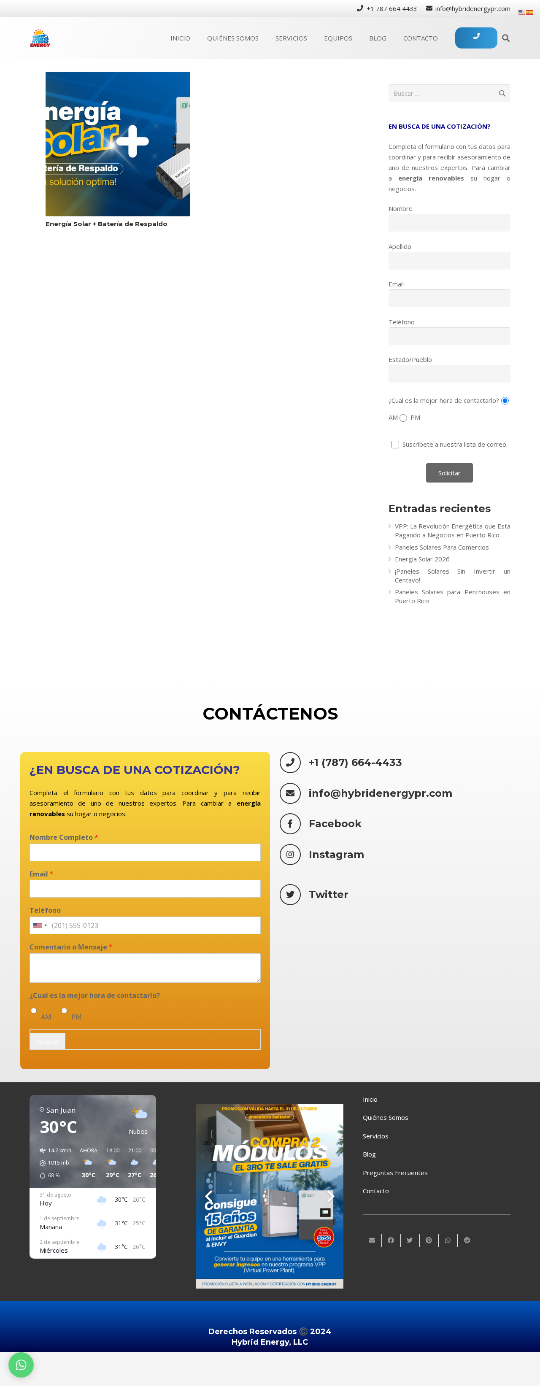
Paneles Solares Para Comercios (442, 547)
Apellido (400, 246)
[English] (522, 11)
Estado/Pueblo (410, 359)
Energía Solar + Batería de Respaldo (106, 224)
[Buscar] (505, 38)
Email (396, 284)
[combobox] (39, 925)
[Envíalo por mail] (372, 1240)
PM (76, 1017)
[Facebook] (294, 823)
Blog (369, 1154)
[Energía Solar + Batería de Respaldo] (118, 144)
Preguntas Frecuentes (395, 1172)
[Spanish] (530, 11)
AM (46, 1017)
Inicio (370, 1099)
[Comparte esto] (391, 1240)
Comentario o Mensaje (71, 947)
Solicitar (47, 1041)
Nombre (401, 208)
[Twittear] (410, 1240)
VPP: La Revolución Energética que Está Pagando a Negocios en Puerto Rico (452, 530)
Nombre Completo (64, 837)
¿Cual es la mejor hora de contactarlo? (444, 400)
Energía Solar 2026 (422, 559)
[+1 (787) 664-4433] (294, 762)
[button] (53, 1163)
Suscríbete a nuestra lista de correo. (454, 444)
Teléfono (402, 322)
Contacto (376, 1190)
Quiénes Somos (385, 1117)
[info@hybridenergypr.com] (294, 793)
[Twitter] (294, 894)
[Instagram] (294, 854)
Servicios (376, 1136)
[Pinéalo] (429, 1240)
